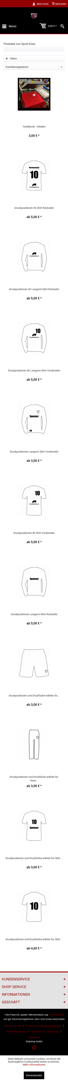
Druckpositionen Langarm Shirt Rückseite (34, 614)
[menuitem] (59, 4)
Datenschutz (52, 1031)
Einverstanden (34, 1075)
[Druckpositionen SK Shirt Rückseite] (34, 175)
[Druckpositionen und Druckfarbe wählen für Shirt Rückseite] (34, 907)
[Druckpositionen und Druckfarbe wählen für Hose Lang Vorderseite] (34, 744)
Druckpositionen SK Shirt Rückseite (34, 207)
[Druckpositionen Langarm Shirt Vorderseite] (34, 419)
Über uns (8, 1026)
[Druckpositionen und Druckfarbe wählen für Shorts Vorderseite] (34, 663)
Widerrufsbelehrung (16, 1031)
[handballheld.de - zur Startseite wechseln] (34, 16)
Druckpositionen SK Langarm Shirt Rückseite (34, 289)
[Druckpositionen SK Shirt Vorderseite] (34, 500)
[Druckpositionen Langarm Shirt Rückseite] (34, 582)
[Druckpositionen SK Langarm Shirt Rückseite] (34, 256)
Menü (12, 26)
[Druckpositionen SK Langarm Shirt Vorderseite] (34, 338)
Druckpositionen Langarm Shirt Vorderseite (34, 451)
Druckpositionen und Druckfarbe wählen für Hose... (34, 778)
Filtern (13, 58)
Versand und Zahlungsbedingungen (43, 1026)
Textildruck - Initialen (34, 126)
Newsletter (36, 1031)
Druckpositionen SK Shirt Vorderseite (34, 532)
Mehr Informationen (34, 1064)
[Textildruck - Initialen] (34, 94)
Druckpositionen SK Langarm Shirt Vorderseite (34, 370)
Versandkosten (56, 1015)
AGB (19, 1026)
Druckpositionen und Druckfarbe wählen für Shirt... (34, 858)
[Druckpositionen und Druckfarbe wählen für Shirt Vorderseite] (34, 825)
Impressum (34, 1037)
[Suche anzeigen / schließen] (62, 26)
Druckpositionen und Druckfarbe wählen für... (34, 695)
